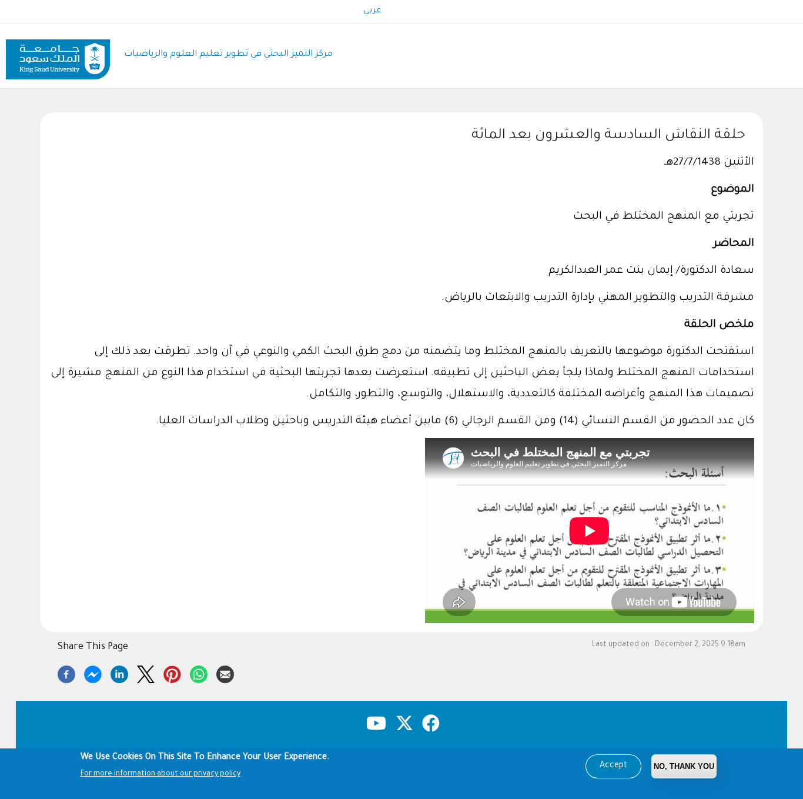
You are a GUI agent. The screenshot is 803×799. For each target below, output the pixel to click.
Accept (613, 766)
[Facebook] (66, 672)
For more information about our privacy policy (160, 774)
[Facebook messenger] (93, 672)
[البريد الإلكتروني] (225, 672)
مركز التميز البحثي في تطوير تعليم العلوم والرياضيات (228, 54)
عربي (372, 11)
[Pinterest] (172, 672)
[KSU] (58, 55)
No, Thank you (684, 766)
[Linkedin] (119, 672)
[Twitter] (146, 672)
